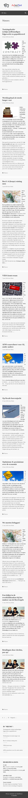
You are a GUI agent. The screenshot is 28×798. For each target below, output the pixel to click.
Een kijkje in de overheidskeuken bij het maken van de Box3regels (13, 597)
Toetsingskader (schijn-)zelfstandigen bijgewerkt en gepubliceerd (13, 31)
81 (9, 717)
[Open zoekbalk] (25, 13)
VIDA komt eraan (9, 275)
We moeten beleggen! (11, 523)
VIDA (6, 298)
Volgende (13, 717)
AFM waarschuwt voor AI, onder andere (13, 750)
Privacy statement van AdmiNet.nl (14, 793)
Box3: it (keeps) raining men (10, 740)
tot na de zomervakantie (8, 227)
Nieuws (6, 89)
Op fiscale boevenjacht (11, 398)
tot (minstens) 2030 (20, 213)
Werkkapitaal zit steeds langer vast (11, 736)
